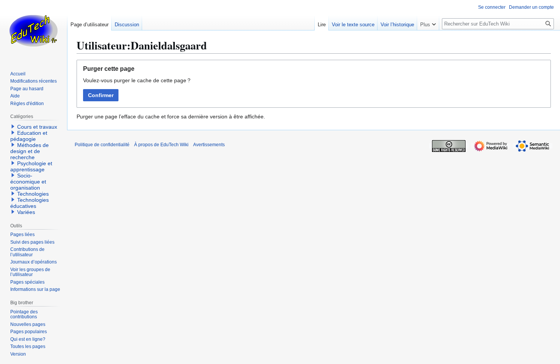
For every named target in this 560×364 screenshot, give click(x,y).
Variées (26, 212)
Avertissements (209, 144)
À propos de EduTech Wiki (161, 144)
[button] (428, 22)
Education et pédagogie (28, 136)
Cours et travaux (37, 127)
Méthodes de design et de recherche (29, 151)
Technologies (33, 194)
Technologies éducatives (29, 203)
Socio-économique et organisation (28, 181)
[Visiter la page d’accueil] (33, 30)
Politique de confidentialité (102, 144)
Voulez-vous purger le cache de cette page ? (136, 80)
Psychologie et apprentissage (31, 166)
